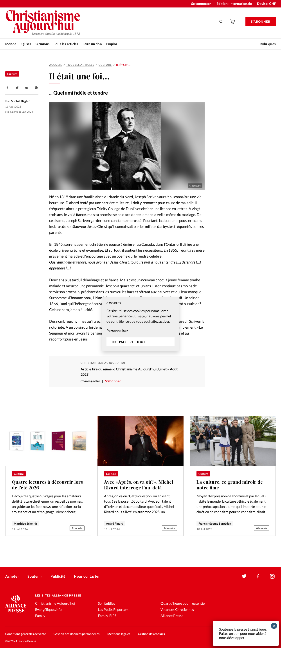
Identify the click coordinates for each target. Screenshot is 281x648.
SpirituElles (106, 603)
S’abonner (113, 381)
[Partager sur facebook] (7, 88)
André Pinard (114, 523)
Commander (90, 381)
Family (40, 615)
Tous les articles (66, 44)
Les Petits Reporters (113, 609)
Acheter (12, 576)
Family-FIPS (107, 615)
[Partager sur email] (26, 88)
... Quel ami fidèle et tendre (78, 93)
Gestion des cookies (151, 634)
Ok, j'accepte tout (128, 342)
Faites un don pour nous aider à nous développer (242, 635)
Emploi (111, 44)
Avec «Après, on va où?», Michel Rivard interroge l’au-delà (138, 485)
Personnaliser (117, 330)
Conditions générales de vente (25, 634)
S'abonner (260, 21)
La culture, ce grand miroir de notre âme (229, 485)
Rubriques (268, 44)
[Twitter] (244, 576)
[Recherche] (221, 21)
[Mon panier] (233, 21)
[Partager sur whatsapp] (36, 88)
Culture (105, 64)
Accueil (55, 64)
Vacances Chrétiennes (177, 609)
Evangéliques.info (48, 609)
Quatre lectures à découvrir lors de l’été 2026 (47, 485)
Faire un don (92, 44)
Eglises (26, 44)
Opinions (43, 44)
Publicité (57, 576)
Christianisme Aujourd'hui (55, 603)
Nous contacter (87, 576)
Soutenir (34, 576)
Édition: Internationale (234, 3)
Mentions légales (118, 634)
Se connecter (201, 3)
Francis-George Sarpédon (214, 523)
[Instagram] (272, 576)
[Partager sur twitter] (17, 88)
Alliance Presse (171, 615)
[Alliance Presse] (15, 613)
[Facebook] (258, 576)
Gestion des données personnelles (76, 634)
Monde (10, 44)
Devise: (266, 3)
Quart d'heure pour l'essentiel (182, 603)
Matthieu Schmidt (25, 523)
